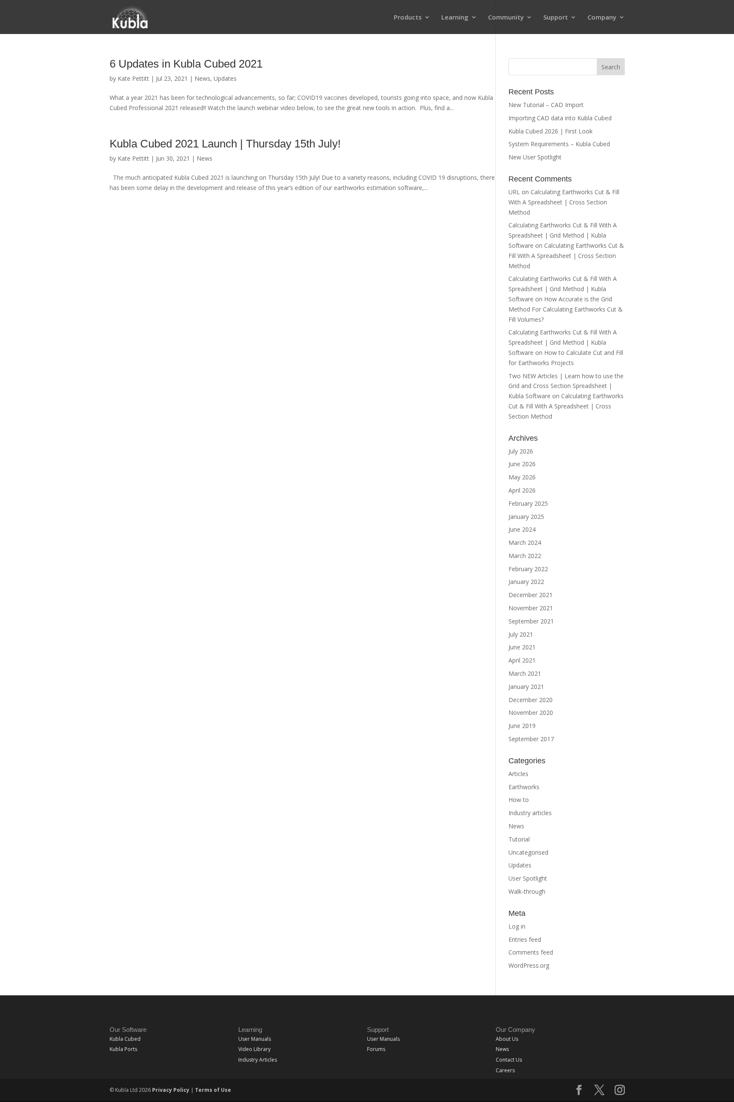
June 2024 (522, 529)
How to (518, 800)
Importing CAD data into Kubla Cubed (560, 118)
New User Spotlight (535, 157)
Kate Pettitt (133, 78)
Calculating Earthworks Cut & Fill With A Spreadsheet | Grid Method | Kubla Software (562, 235)
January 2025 (526, 517)
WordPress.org (528, 965)
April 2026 (522, 490)
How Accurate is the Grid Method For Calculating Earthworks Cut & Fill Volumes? (565, 309)
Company (601, 17)
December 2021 (530, 595)
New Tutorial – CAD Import (546, 105)
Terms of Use (213, 1090)
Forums (376, 1049)
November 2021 (530, 608)
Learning (455, 17)
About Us (507, 1039)
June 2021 (522, 647)
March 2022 (524, 556)
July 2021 (520, 634)
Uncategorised (528, 852)
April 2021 (522, 660)
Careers (505, 1070)
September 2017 (531, 739)
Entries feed (524, 939)
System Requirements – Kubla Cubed (559, 144)
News (202, 78)
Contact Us (509, 1059)
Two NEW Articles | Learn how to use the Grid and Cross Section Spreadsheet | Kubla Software (566, 386)
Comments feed (530, 952)
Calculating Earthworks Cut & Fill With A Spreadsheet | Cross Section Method (563, 202)
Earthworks (523, 787)
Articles (518, 774)
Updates (225, 78)
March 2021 (524, 673)
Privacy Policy (170, 1090)
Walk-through (526, 891)
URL (514, 192)
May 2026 (522, 477)
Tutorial (519, 839)
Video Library (254, 1049)
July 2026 (520, 451)
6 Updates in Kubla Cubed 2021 (186, 63)
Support (555, 17)
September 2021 (531, 621)
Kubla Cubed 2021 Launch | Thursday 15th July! (225, 143)
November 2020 (530, 712)
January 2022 (526, 582)
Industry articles (530, 813)
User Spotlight (527, 878)
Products (408, 17)
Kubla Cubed (125, 1039)
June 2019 (522, 726)
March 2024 (524, 542)
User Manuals (254, 1039)
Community (506, 17)
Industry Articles (257, 1059)
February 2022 (528, 569)
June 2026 (522, 464)
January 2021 (526, 687)
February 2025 (528, 503)
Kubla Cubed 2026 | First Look (550, 131)
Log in (516, 926)
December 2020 (530, 700)
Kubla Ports (123, 1049)
